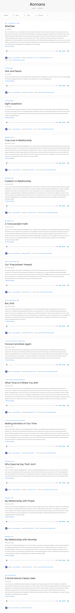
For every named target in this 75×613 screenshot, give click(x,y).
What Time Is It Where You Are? (21, 382)
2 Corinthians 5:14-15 (31, 212)
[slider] (31, 51)
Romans (40, 8)
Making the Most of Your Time (21, 423)
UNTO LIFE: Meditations (10, 575)
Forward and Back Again (18, 344)
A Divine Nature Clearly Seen (20, 578)
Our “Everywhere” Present (18, 264)
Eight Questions (13, 103)
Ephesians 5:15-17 (30, 453)
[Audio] (60, 578)
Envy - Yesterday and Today (12, 23)
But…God (9, 303)
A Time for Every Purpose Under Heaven (15, 341)
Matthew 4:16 (29, 333)
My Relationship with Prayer (20, 500)
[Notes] (60, 26)
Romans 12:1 (29, 567)
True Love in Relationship (18, 140)
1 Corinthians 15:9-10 (31, 489)
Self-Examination (9, 100)
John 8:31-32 (29, 129)
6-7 (37, 58)
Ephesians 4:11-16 (30, 170)
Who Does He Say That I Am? (20, 464)
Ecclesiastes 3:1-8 (30, 412)
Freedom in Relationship (18, 181)
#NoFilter (10, 26)
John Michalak (16, 58)
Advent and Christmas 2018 (12, 261)
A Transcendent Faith (16, 223)
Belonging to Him (9, 137)
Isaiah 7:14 (28, 292)
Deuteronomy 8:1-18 (31, 371)
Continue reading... (10, 46)
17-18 (51, 58)
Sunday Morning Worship (18, 60)
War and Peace (9, 68)
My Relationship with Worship (21, 539)
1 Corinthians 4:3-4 (31, 58)
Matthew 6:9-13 (30, 528)
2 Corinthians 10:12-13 (44, 58)
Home (34, 8)
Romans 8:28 (29, 92)
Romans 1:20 (29, 607)
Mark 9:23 (28, 253)
